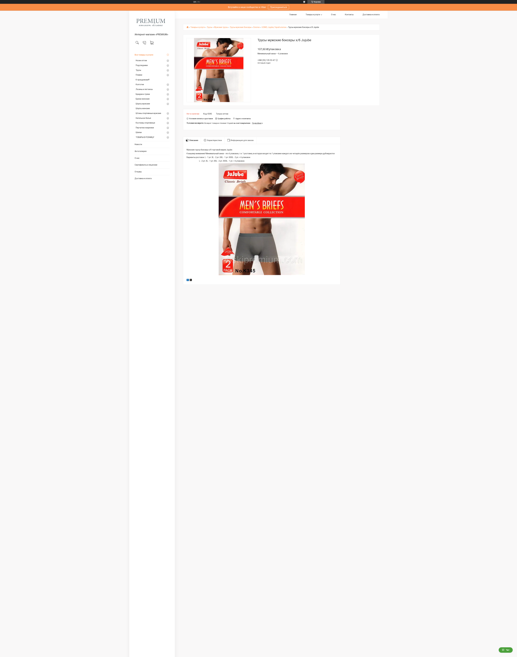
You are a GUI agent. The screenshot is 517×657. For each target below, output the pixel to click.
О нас (137, 158)
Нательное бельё (143, 118)
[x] (191, 280)
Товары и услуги (313, 14)
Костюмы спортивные (145, 123)
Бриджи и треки (143, 94)
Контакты (349, 14)
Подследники (142, 65)
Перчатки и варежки (145, 128)
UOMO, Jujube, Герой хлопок (274, 27)
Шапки (139, 132)
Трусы (138, 70)
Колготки (140, 84)
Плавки (139, 75)
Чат (507, 650)
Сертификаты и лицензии (146, 165)
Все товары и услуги (144, 55)
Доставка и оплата (143, 178)
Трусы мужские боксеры (240, 27)
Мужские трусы (221, 27)
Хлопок (256, 27)
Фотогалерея (140, 151)
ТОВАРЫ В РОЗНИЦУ (145, 137)
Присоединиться (278, 7)
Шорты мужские (143, 104)
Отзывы (138, 172)
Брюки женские (143, 99)
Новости (138, 144)
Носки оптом (141, 60)
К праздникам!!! (142, 80)
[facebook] (188, 280)
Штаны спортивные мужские (148, 113)
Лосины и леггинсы (144, 89)
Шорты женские (143, 108)
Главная (293, 14)
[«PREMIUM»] (152, 22)
